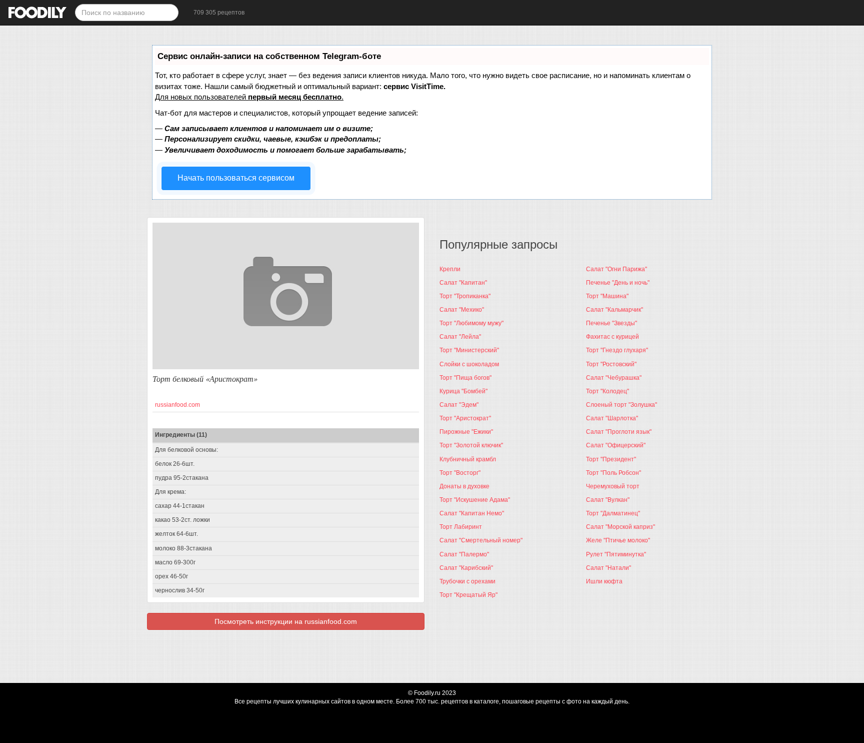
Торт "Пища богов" (466, 377)
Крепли (450, 269)
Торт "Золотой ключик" (471, 445)
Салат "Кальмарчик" (614, 309)
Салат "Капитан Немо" (472, 513)
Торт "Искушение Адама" (475, 499)
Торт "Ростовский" (611, 364)
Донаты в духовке (465, 486)
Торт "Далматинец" (613, 513)
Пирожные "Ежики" (466, 431)
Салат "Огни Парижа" (616, 269)
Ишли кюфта (604, 581)
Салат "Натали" (608, 567)
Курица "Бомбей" (464, 391)
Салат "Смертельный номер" (481, 540)
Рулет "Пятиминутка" (616, 554)
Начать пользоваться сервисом (236, 178)
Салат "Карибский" (466, 567)
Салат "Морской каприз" (620, 526)
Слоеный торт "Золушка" (621, 404)
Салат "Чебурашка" (614, 377)
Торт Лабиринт (461, 526)
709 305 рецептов (219, 12)
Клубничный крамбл (468, 459)
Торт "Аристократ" (465, 418)
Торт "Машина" (607, 296)
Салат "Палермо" (464, 554)
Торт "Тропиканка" (465, 296)
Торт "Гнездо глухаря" (617, 350)
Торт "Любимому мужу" (472, 323)
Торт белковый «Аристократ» (205, 378)
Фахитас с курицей (612, 336)
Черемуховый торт (613, 486)
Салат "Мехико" (462, 309)
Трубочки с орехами (468, 581)
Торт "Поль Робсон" (613, 472)
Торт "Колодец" (607, 391)
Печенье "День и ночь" (618, 282)
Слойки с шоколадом (469, 364)
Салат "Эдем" (459, 404)
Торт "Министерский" (469, 350)
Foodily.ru (38, 13)
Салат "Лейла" (460, 336)
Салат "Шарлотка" (612, 418)
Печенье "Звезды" (611, 323)
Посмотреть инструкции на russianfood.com (285, 621)
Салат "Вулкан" (608, 499)
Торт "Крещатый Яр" (469, 594)
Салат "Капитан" (463, 282)
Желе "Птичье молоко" (618, 540)
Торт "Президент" (611, 459)
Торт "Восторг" (460, 472)
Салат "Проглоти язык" (619, 431)
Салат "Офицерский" (616, 445)
